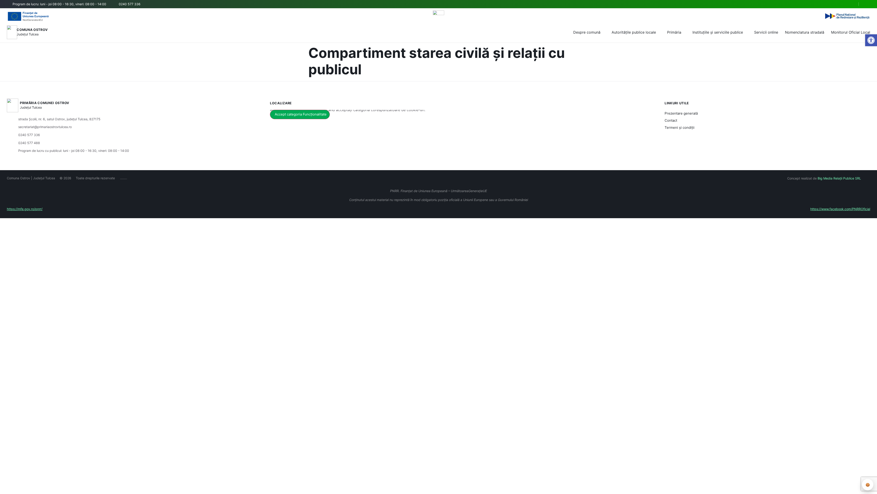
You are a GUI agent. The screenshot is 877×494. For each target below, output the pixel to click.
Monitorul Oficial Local (850, 32)
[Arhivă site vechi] (867, 4)
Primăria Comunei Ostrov (44, 103)
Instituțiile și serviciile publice (717, 32)
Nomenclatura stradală (804, 32)
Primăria (674, 32)
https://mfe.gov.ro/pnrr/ (24, 209)
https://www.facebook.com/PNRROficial (840, 209)
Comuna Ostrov (32, 30)
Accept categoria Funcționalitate (301, 114)
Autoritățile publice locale (634, 32)
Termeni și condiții (680, 127)
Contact (671, 120)
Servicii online (766, 32)
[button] (851, 4)
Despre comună (586, 32)
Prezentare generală (681, 113)
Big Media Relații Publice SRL (839, 178)
